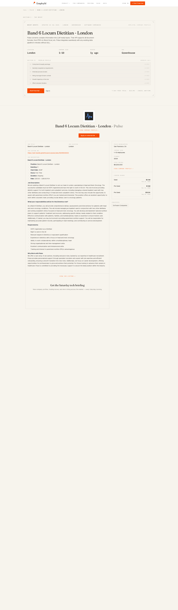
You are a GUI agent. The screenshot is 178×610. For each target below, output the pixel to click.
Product (65, 3)
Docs (105, 3)
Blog (98, 3)
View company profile (89, 130)
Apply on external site (89, 135)
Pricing (90, 3)
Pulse (32, 10)
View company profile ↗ (123, 168)
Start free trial (138, 3)
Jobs (25, 10)
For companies (79, 3)
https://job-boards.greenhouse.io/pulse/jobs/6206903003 (48, 153)
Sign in (125, 3)
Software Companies (120, 205)
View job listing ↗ (67, 276)
